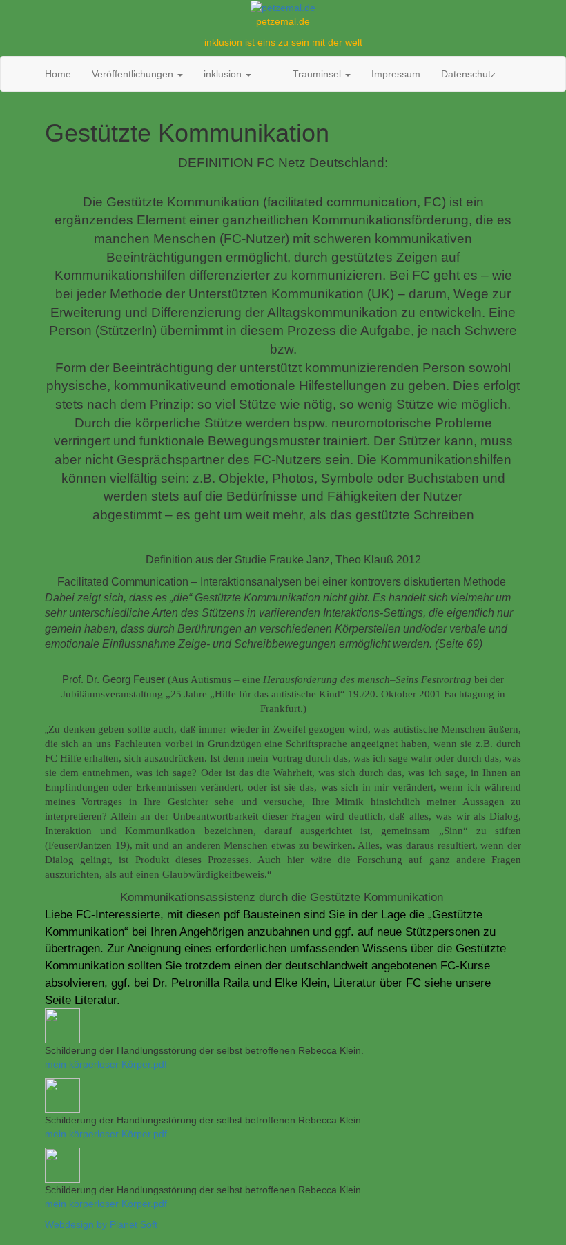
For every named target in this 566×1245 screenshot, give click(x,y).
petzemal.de (283, 21)
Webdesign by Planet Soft (101, 1224)
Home (58, 73)
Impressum (395, 73)
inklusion (224, 73)
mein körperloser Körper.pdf (106, 1064)
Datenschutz (468, 73)
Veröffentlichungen (134, 73)
